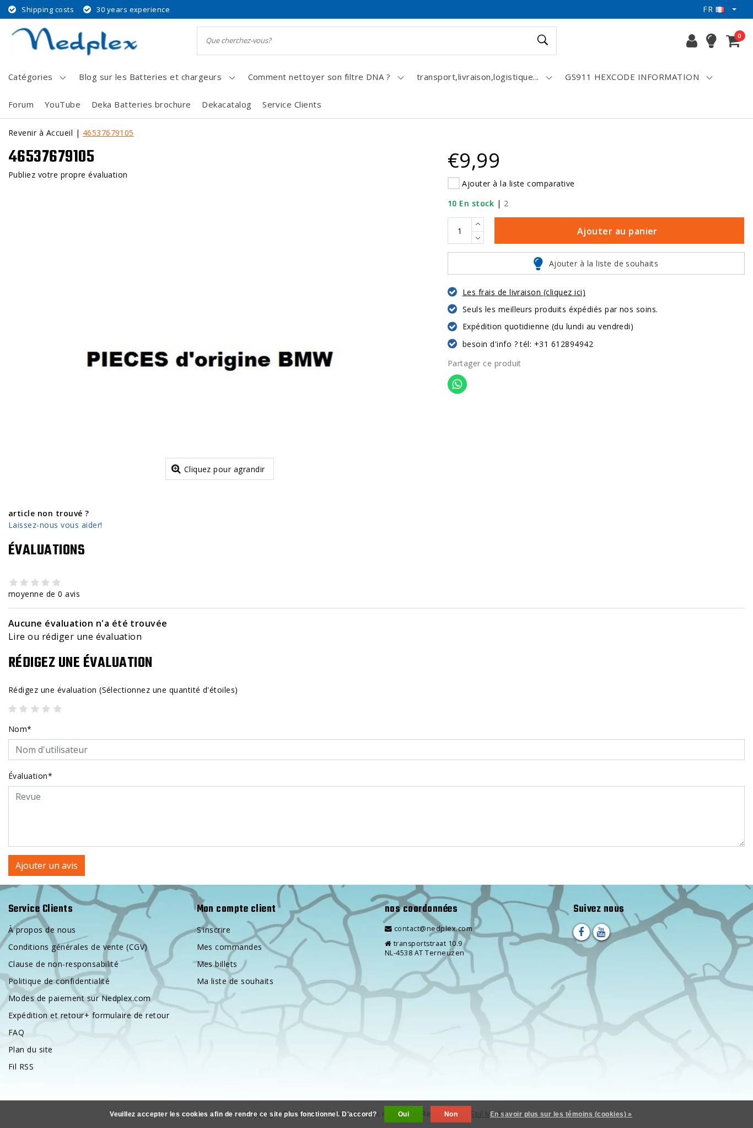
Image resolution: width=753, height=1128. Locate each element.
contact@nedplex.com (433, 928)
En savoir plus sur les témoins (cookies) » (561, 1114)
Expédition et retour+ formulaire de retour (88, 1015)
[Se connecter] (691, 41)
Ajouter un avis (46, 865)
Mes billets (217, 964)
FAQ (16, 1032)
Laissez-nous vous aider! (55, 525)
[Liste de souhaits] (711, 41)
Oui (403, 1114)
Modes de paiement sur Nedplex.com (79, 998)
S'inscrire (214, 929)
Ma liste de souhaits (235, 981)
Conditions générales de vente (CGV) (78, 947)
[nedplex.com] (77, 40)
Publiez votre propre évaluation (68, 174)
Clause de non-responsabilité (63, 964)
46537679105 (108, 132)
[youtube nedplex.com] (601, 932)
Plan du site (30, 1049)
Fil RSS (21, 1066)
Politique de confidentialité (59, 981)
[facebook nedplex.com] (581, 932)
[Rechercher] (543, 40)
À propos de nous (42, 929)
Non (451, 1114)
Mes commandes (229, 947)
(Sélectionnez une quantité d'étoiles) (123, 690)
